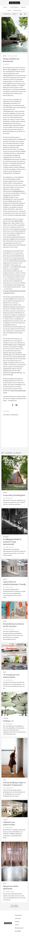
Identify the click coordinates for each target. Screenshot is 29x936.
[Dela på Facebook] (13, 405)
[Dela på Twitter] (16, 405)
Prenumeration (6, 14)
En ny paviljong (12, 69)
